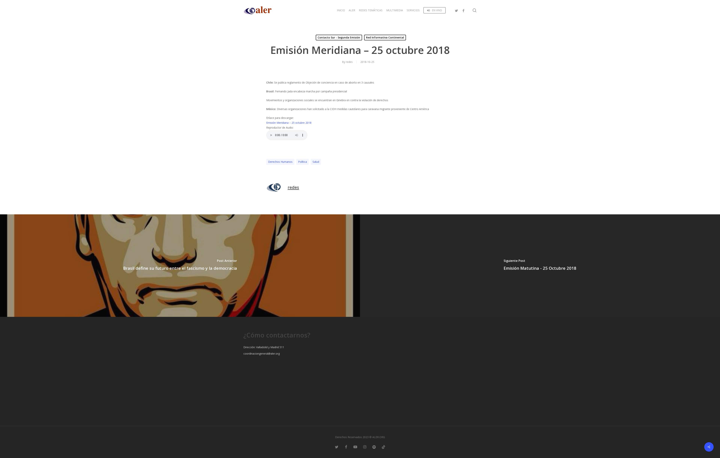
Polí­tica (302, 161)
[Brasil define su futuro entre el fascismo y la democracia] (180, 265)
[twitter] (456, 10)
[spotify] (374, 447)
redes (349, 62)
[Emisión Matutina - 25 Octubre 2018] (540, 265)
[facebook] (463, 10)
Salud (316, 161)
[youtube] (355, 447)
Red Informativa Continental (385, 37)
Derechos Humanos (280, 161)
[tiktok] (383, 447)
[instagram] (365, 447)
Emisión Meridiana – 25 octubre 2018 (288, 122)
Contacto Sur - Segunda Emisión (339, 37)
